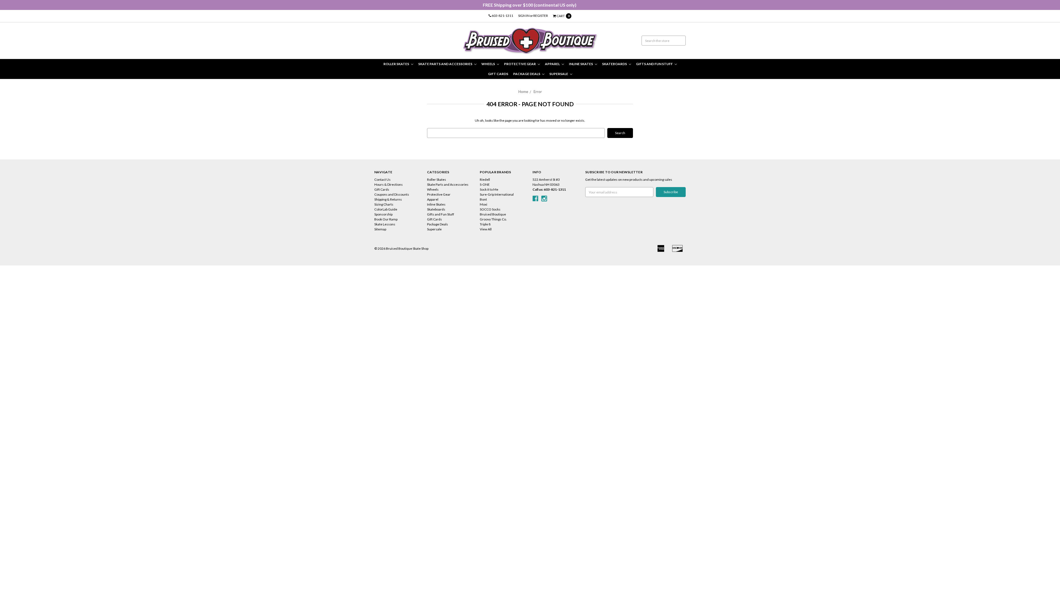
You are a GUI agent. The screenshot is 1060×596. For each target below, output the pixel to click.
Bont (483, 199)
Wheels (488, 64)
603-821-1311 (502, 16)
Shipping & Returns (388, 199)
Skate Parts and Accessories (445, 64)
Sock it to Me (489, 189)
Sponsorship (383, 214)
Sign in (523, 16)
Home (523, 91)
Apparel (552, 64)
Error (538, 91)
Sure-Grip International (497, 194)
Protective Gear (520, 64)
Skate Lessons (384, 224)
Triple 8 (485, 224)
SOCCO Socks (490, 209)
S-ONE (485, 184)
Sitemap (380, 229)
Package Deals (527, 74)
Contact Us (382, 179)
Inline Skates (581, 64)
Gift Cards (498, 74)
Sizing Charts (383, 204)
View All (486, 229)
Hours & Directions (388, 184)
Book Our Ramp (386, 219)
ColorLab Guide (385, 209)
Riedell (485, 179)
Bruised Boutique (493, 214)
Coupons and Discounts (391, 194)
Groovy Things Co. (493, 219)
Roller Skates (396, 64)
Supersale (559, 74)
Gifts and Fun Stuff (654, 64)
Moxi (483, 204)
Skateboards (614, 64)
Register (540, 16)
